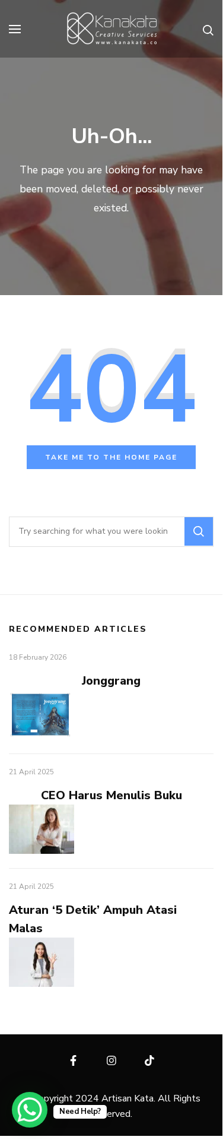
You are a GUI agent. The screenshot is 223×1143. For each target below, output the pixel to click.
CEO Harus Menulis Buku (111, 795)
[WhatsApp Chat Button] (29, 1110)
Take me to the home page (111, 457)
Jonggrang (111, 681)
